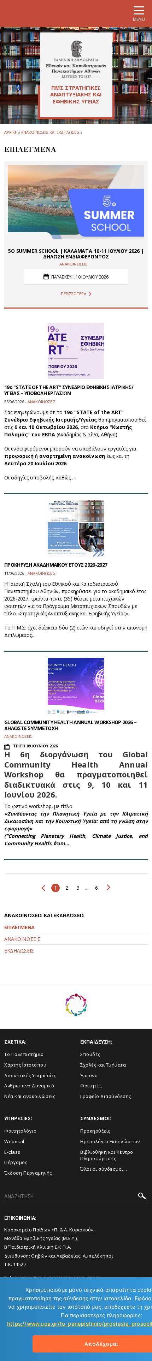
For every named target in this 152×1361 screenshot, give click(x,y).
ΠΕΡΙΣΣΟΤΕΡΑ (73, 293)
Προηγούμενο (44, 887)
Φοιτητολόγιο (20, 1131)
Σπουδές (90, 1054)
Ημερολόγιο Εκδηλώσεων (110, 1141)
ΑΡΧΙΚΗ (10, 132)
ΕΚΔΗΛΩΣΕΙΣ (19, 950)
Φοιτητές (90, 1085)
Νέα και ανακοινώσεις (29, 1096)
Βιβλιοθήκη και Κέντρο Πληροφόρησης (106, 1155)
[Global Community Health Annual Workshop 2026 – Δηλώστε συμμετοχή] (76, 686)
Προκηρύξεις (95, 1131)
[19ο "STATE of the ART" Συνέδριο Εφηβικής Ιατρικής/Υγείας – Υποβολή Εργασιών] (76, 351)
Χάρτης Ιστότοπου (25, 1065)
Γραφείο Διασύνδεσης (105, 1096)
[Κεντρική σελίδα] (76, 59)
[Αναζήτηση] (142, 1197)
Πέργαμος (15, 1162)
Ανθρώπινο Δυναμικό (29, 1085)
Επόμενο (107, 887)
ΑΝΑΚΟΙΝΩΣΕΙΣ (22, 939)
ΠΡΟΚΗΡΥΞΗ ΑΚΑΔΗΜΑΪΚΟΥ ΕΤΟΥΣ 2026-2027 (55, 564)
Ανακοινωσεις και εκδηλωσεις (50, 132)
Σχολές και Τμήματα (103, 1065)
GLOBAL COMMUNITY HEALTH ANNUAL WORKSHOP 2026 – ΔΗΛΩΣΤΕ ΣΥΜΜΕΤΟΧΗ (70, 725)
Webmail (14, 1141)
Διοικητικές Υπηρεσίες (30, 1075)
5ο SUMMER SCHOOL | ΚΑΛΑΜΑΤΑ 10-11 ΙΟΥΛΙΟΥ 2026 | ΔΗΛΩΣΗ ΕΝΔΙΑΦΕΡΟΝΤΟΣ (76, 253)
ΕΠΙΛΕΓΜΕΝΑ (19, 927)
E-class (12, 1152)
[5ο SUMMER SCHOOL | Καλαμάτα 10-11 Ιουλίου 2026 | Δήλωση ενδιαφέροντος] (76, 202)
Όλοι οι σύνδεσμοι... (103, 1169)
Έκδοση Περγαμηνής (28, 1173)
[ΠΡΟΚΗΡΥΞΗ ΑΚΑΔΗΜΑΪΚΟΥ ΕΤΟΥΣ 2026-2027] (76, 528)
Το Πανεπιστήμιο (24, 1054)
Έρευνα (89, 1075)
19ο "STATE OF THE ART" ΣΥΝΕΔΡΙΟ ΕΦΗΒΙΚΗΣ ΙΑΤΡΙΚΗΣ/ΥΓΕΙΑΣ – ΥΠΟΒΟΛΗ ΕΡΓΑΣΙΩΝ (68, 390)
